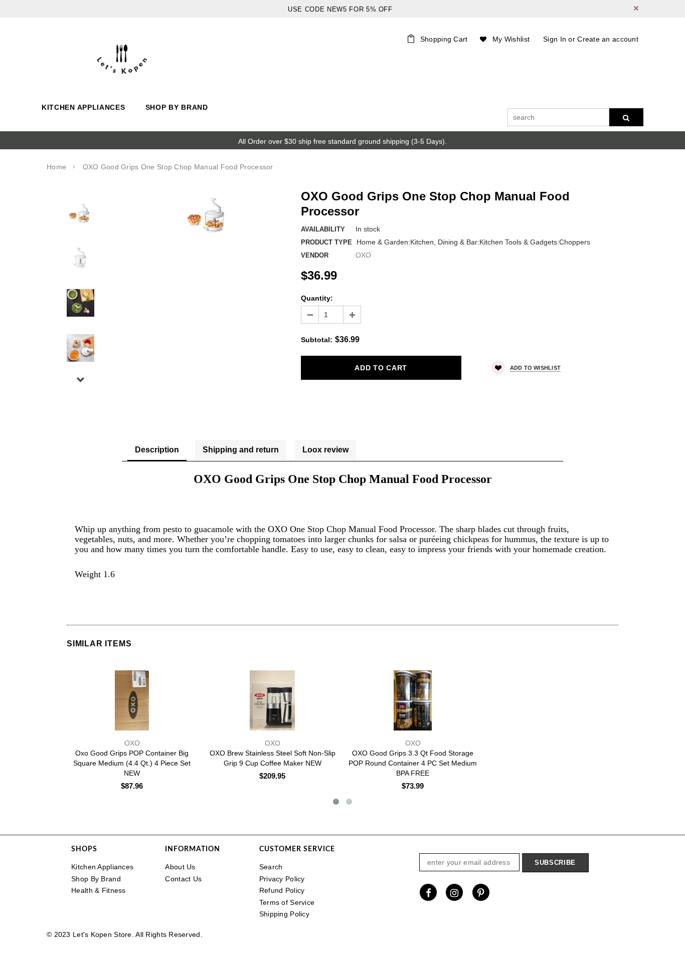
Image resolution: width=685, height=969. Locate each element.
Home (56, 167)
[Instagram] (454, 892)
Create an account (607, 39)
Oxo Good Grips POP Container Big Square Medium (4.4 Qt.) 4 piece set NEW (132, 763)
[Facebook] (428, 892)
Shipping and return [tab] (241, 449)
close (636, 8)
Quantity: (317, 298)
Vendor (314, 255)
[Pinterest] (481, 892)
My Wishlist (511, 39)
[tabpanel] (342, 534)
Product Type (326, 242)
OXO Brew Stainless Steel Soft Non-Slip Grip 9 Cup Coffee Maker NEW (272, 758)
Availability (323, 229)
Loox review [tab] (325, 449)
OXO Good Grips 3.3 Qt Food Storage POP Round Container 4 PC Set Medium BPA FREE (413, 763)
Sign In (554, 39)
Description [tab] (157, 449)
